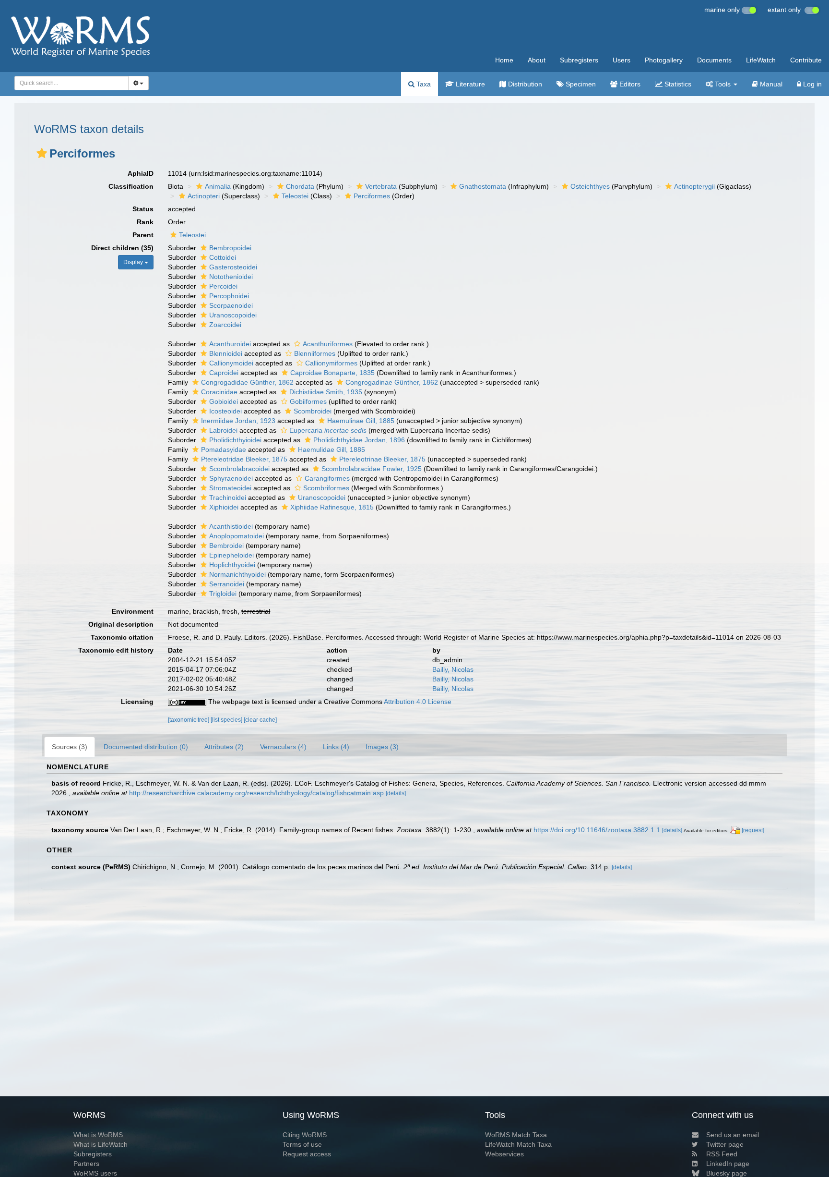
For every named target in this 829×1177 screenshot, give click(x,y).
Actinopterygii (694, 186)
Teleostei (295, 196)
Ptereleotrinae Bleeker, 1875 (382, 459)
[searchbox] (68, 83)
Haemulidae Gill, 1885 (331, 449)
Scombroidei (313, 411)
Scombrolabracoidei (239, 469)
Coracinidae (219, 392)
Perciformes (372, 196)
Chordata (300, 186)
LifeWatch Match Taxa (518, 1144)
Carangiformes (327, 478)
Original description (121, 624)
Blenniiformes (314, 353)
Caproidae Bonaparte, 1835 (332, 372)
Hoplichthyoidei (232, 565)
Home (504, 60)
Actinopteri (204, 196)
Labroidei (223, 430)
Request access (307, 1154)
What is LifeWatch (100, 1144)
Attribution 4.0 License (417, 701)
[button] (41, 153)
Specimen (580, 84)
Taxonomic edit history (116, 650)
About (536, 60)
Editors (628, 84)
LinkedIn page (727, 1163)
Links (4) (336, 747)
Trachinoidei (227, 497)
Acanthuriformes (328, 344)
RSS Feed (721, 1154)
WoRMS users (95, 1173)
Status (143, 209)
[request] (753, 830)
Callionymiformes (331, 363)
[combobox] (71, 83)
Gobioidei (223, 401)
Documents (714, 60)
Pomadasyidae (223, 449)
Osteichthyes (590, 186)
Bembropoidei (230, 248)
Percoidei (223, 286)
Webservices (504, 1154)
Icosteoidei (225, 411)
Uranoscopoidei (233, 315)
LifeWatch (761, 60)
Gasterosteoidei (233, 267)
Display (133, 262)
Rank (145, 222)
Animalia (218, 186)
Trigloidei (223, 593)
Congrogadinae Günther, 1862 (391, 382)
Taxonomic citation (122, 637)
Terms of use (302, 1144)
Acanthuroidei (230, 344)
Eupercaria (328, 430)
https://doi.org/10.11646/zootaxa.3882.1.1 (596, 830)
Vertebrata (381, 186)
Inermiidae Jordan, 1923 (238, 421)
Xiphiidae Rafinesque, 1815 (332, 507)
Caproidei (223, 372)
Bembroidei (226, 545)
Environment (133, 611)
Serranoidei (226, 584)
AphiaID (141, 173)
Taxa (422, 84)
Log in (811, 84)
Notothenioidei (231, 276)
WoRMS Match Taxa (516, 1135)
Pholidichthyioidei (235, 440)
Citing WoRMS (305, 1135)
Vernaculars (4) (283, 747)
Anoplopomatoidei (236, 536)
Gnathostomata (482, 186)
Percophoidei (229, 296)
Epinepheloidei (231, 555)
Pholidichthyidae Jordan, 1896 (359, 440)
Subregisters (579, 60)
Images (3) (382, 747)
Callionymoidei (231, 363)
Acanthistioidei (231, 526)
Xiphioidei (223, 507)
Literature (469, 84)
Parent (143, 235)
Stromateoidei (230, 488)
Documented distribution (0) (146, 747)
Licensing (137, 701)
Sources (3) (69, 747)
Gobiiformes (308, 401)
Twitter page (725, 1144)
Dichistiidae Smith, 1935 (325, 392)
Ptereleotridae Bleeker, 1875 (244, 459)
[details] (396, 793)
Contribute (806, 60)
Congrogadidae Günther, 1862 (247, 382)
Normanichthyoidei (237, 574)
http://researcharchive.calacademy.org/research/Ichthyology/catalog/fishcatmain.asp (256, 793)
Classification (131, 186)
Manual (770, 84)
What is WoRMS (98, 1135)
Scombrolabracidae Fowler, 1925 (371, 469)
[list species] (227, 719)
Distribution (524, 84)
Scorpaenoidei (231, 305)
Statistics (677, 84)
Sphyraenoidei (231, 478)
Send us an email (732, 1135)
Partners (86, 1163)
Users (621, 60)
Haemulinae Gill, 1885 (360, 421)
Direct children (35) (122, 248)
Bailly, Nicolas (453, 669)
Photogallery (664, 60)
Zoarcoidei (225, 324)
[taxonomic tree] (189, 719)
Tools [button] (723, 84)
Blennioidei (225, 353)
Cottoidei (222, 257)
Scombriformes (326, 488)
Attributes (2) (224, 747)
